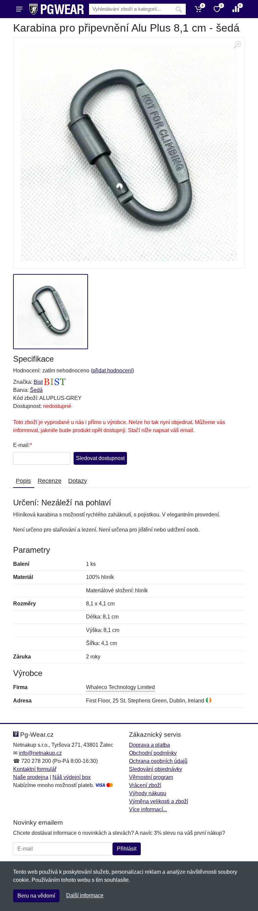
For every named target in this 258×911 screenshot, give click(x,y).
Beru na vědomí (36, 896)
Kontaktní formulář (34, 769)
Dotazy (77, 480)
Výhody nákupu (147, 793)
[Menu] (19, 9)
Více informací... (148, 809)
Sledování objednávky (155, 769)
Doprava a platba (149, 745)
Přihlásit (126, 849)
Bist (38, 382)
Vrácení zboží (145, 785)
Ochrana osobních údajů (158, 761)
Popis (23, 480)
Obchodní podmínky (153, 753)
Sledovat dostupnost (100, 458)
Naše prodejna (30, 777)
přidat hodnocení (112, 370)
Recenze (49, 480)
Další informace (84, 895)
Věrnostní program (151, 777)
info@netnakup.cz (40, 753)
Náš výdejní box (71, 777)
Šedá (36, 390)
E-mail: (21, 445)
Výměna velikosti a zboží (158, 801)
